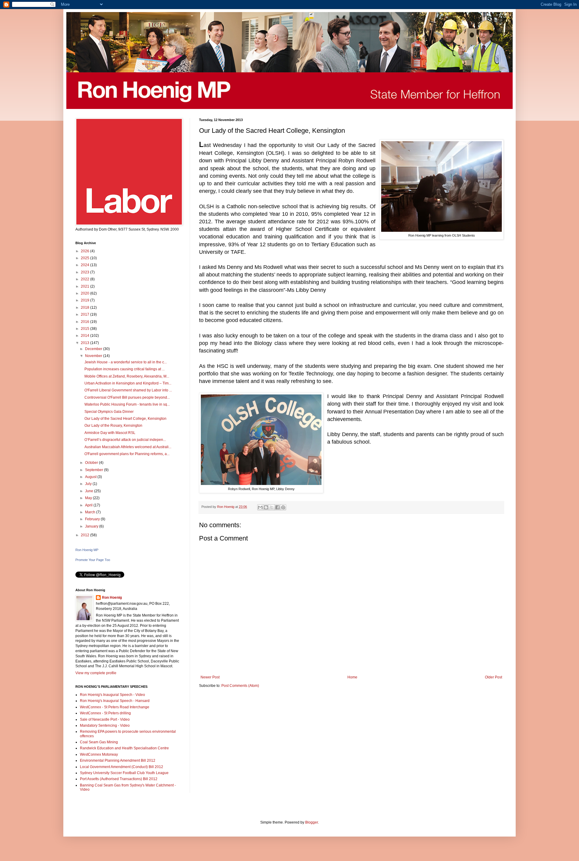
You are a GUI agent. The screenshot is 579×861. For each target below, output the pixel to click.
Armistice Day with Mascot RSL (109, 433)
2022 (85, 279)
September (94, 470)
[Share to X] (272, 507)
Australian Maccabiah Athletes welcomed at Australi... (127, 447)
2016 (85, 322)
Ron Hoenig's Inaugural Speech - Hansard (115, 701)
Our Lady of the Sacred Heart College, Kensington (125, 418)
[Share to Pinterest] (283, 507)
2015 (85, 329)
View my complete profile (95, 673)
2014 (85, 335)
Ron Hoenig (112, 597)
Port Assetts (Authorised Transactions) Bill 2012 (118, 779)
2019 (85, 300)
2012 (85, 535)
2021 (85, 286)
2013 (85, 343)
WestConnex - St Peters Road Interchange (114, 707)
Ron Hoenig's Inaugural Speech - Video (112, 695)
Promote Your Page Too (92, 560)
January (92, 526)
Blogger (311, 822)
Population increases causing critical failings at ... (124, 369)
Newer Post (210, 677)
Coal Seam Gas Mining (99, 742)
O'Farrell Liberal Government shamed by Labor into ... (128, 390)
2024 (85, 265)
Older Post (493, 677)
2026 (85, 251)
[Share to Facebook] (277, 507)
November (94, 356)
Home (352, 677)
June (89, 491)
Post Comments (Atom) (240, 686)
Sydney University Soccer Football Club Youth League (124, 773)
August (91, 477)
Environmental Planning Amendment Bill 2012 (117, 760)
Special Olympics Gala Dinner (109, 412)
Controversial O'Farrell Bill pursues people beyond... (127, 397)
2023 (85, 272)
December (94, 349)
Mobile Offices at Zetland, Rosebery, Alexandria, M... (126, 376)
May (89, 498)
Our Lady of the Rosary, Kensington (113, 425)
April (89, 505)
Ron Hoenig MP (86, 550)
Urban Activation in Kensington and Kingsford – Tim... (127, 383)
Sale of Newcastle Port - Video (105, 719)
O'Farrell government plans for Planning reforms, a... (126, 454)
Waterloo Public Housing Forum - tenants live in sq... (127, 404)
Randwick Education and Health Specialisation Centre (124, 748)
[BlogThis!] (266, 507)
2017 (85, 314)
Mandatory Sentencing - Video (105, 725)
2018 (85, 307)
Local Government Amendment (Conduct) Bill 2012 (121, 767)
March (90, 512)
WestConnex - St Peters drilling (105, 713)
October (92, 463)
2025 (85, 258)
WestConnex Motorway (99, 754)
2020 (85, 293)
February (93, 519)
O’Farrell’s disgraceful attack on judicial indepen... (125, 440)
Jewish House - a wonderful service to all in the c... (125, 362)
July (89, 484)
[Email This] (260, 507)
